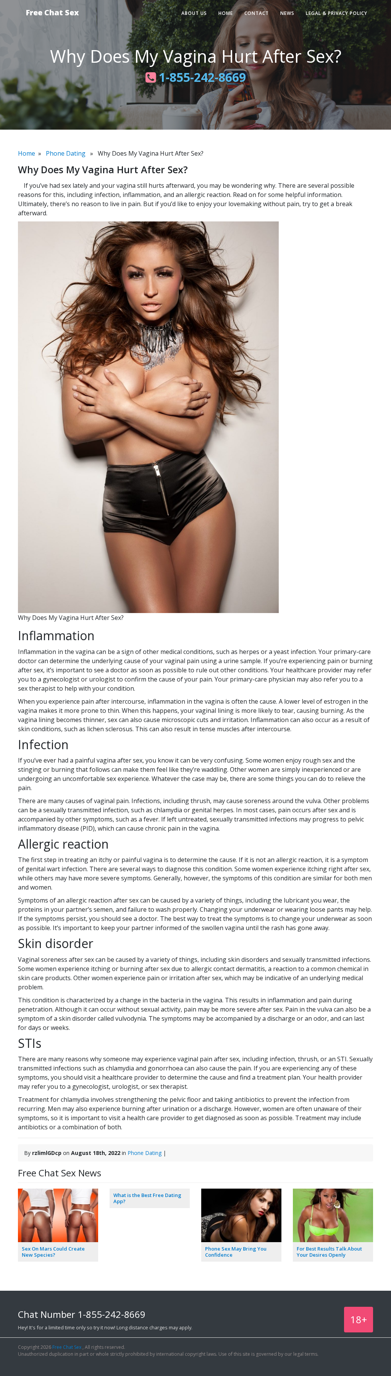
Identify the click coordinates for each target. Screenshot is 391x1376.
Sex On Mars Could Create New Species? (53, 1251)
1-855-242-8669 (201, 77)
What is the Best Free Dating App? (147, 1198)
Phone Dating (66, 153)
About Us (194, 13)
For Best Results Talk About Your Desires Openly (329, 1251)
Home (225, 13)
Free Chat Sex (52, 12)
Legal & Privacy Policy (336, 13)
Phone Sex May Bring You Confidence (236, 1251)
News (287, 13)
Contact (256, 13)
